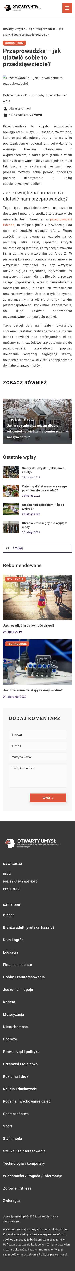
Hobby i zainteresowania (24, 977)
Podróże (10, 1039)
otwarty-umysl (20, 108)
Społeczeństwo (16, 1114)
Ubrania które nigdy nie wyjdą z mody (44, 525)
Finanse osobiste (17, 965)
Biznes (8, 915)
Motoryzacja (13, 1014)
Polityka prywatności (20, 881)
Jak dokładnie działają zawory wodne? (33, 690)
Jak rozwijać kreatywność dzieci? (28, 625)
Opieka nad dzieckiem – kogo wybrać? (43, 507)
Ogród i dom (14, 43)
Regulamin (11, 889)
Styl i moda (12, 1138)
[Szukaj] (8, 548)
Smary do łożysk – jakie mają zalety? (43, 470)
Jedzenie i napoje (18, 989)
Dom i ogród (13, 940)
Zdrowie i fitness (17, 1188)
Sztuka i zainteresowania (24, 1151)
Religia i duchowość (20, 1089)
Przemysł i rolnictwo (20, 1064)
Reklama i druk (15, 1076)
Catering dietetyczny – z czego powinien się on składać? (44, 488)
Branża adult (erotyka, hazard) (28, 927)
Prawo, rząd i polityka (21, 1052)
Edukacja (10, 952)
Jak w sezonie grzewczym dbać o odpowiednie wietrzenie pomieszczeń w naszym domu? (37, 431)
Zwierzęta (11, 1201)
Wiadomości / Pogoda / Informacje (32, 1176)
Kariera (9, 1002)
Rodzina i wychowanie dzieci (27, 1101)
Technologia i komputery (24, 1163)
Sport (7, 1126)
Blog (7, 873)
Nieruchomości (16, 1027)
